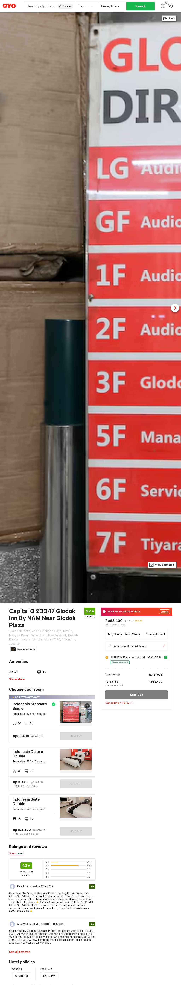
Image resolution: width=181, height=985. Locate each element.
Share (171, 18)
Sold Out (76, 783)
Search (140, 6)
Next (175, 308)
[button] (136, 704)
